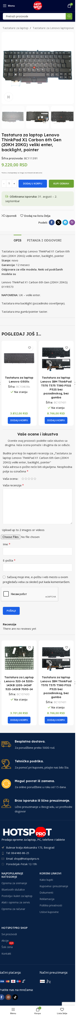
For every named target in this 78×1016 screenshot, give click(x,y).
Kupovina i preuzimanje (54, 886)
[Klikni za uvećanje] (8, 97)
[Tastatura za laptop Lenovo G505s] (19, 358)
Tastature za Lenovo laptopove (53, 28)
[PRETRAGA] (69, 16)
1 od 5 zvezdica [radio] (22, 478)
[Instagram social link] (8, 997)
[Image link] (58, 981)
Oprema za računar (13, 909)
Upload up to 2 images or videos (23, 530)
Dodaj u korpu (32, 183)
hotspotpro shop (14, 928)
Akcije (5, 940)
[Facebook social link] (52, 222)
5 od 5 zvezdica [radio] (34, 478)
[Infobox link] (38, 744)
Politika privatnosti (51, 905)
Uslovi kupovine (49, 912)
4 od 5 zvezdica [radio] (31, 478)
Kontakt (6, 953)
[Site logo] (37, 5)
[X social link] (58, 222)
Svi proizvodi (9, 934)
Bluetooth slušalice (13, 889)
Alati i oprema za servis (16, 902)
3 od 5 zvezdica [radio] (28, 478)
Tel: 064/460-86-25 (17, 853)
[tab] (17, 240)
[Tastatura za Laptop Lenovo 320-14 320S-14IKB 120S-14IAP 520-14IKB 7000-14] (19, 658)
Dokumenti (46, 892)
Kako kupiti (46, 880)
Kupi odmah (61, 183)
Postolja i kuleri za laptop (17, 896)
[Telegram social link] (65, 222)
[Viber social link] (72, 222)
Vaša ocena (10, 478)
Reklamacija (47, 899)
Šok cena (7, 946)
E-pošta (9, 560)
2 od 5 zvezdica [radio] (25, 478)
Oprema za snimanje (14, 883)
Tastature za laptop (15, 28)
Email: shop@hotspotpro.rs (22, 858)
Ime (6, 544)
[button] (5, 68)
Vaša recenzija (13, 485)
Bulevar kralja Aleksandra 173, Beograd (30, 847)
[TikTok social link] (15, 997)
